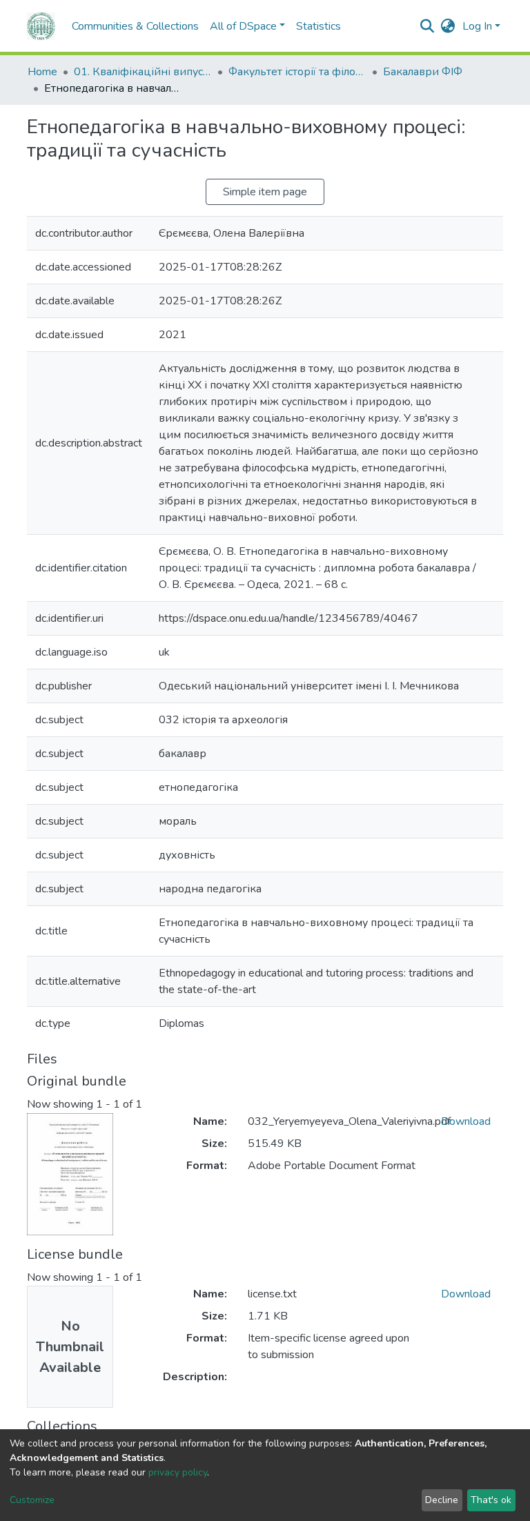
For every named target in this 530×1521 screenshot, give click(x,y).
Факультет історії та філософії (297, 71)
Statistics (318, 26)
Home (42, 71)
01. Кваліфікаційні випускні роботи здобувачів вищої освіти (143, 71)
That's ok (491, 1500)
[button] (448, 26)
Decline (441, 1500)
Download (466, 1121)
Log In (477, 26)
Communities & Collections (135, 26)
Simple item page (265, 191)
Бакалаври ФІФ (422, 71)
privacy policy (177, 1472)
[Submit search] (427, 26)
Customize (32, 1500)
